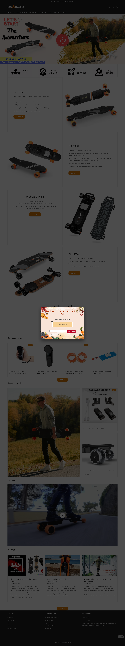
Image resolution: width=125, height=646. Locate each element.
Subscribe (71, 331)
